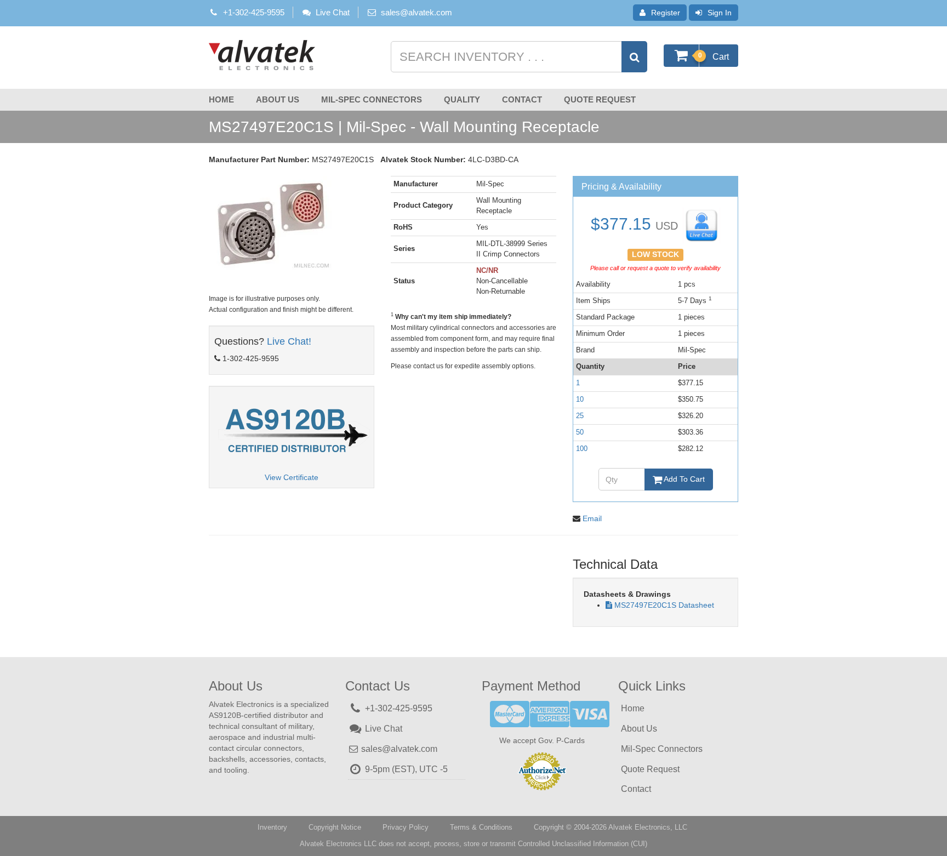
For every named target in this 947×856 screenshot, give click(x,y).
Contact (522, 99)
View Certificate (291, 477)
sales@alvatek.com (416, 12)
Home (221, 99)
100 (581, 448)
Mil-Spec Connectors (371, 99)
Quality (462, 99)
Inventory (272, 827)
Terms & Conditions (481, 827)
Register (665, 12)
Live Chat (333, 12)
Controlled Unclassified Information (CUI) (582, 844)
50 (580, 432)
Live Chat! (289, 341)
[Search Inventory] (634, 56)
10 (580, 399)
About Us (277, 99)
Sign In (720, 12)
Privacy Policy (406, 827)
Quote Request (600, 99)
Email (592, 518)
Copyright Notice (335, 827)
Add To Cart (683, 479)
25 (580, 416)
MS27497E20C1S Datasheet (664, 605)
